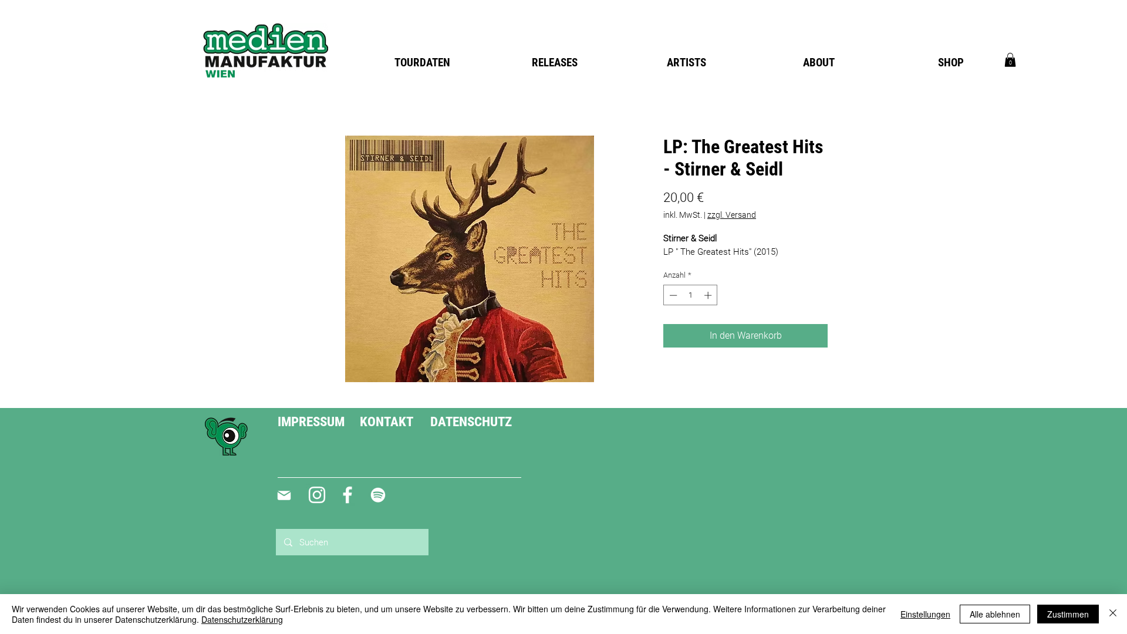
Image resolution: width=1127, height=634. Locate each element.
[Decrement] (672, 295)
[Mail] (284, 495)
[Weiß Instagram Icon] (317, 495)
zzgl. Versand (731, 215)
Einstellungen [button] (925, 614)
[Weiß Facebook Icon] (347, 495)
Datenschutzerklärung (242, 619)
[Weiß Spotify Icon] (378, 495)
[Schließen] (1113, 614)
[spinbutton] (690, 295)
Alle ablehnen (995, 614)
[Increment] (709, 295)
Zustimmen (1068, 614)
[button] (1010, 60)
